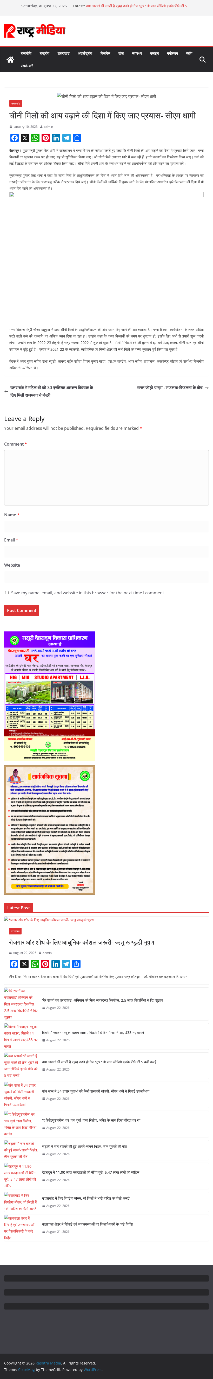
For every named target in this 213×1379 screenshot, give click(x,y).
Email (11, 540)
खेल (121, 53)
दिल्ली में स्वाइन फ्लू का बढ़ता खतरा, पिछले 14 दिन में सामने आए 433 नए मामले (93, 1032)
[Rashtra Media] (10, 59)
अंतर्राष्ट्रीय (85, 53)
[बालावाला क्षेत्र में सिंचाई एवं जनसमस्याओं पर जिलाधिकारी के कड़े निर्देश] (21, 1228)
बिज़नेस (105, 53)
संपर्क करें (27, 65)
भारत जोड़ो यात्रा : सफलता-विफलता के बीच (170, 387)
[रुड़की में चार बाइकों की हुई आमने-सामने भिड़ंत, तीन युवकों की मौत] (21, 1150)
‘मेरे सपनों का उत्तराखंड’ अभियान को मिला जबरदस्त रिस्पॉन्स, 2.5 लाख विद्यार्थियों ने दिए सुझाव (102, 1000)
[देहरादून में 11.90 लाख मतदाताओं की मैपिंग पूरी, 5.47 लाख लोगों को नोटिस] (21, 1176)
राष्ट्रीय (44, 53)
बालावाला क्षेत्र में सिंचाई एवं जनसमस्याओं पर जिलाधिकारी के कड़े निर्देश (87, 1224)
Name (11, 515)
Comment (15, 444)
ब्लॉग (189, 53)
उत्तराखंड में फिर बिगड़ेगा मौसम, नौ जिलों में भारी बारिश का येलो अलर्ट (86, 1198)
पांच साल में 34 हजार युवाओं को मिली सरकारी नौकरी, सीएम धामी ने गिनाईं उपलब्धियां (95, 1091)
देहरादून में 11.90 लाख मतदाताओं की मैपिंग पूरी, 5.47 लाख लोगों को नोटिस (90, 1172)
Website (12, 565)
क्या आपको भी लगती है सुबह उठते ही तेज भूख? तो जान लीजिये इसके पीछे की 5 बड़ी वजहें (99, 1061)
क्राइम (154, 53)
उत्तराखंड (64, 53)
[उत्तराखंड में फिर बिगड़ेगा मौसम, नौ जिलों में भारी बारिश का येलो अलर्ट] (21, 1202)
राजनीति (26, 53)
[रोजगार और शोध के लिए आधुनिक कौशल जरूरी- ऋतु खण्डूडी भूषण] (106, 920)
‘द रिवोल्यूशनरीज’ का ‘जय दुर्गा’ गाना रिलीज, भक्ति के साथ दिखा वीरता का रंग (91, 1120)
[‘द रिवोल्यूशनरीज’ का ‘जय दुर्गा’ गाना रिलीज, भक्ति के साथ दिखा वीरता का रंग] (21, 1124)
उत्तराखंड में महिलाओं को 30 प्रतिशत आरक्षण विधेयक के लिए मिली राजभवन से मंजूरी (51, 391)
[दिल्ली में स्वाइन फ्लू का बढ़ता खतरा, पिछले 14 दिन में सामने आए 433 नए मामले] (21, 1036)
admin (48, 126)
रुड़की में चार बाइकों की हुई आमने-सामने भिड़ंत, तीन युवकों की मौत (84, 1146)
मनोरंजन (172, 53)
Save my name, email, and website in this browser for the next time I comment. (88, 593)
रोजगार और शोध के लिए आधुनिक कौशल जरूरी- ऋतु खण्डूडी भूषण (81, 942)
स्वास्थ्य (137, 53)
